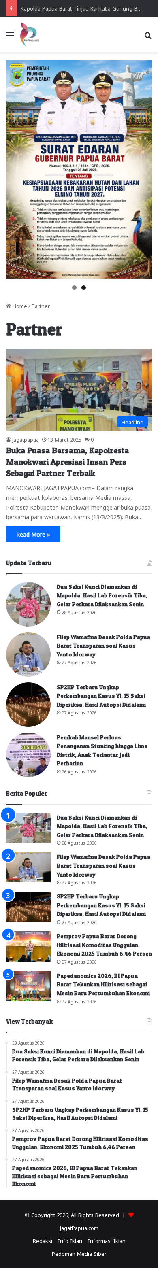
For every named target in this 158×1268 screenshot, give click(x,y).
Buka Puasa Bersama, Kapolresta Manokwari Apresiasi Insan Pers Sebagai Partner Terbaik (67, 462)
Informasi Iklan (107, 1240)
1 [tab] (74, 287)
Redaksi (42, 1240)
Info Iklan (70, 1240)
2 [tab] (83, 287)
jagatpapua (25, 439)
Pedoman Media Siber (79, 1253)
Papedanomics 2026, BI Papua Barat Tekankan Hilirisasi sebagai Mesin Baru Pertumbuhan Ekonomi (103, 984)
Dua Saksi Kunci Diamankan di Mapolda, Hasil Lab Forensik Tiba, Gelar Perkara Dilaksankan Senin (102, 595)
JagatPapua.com (79, 1227)
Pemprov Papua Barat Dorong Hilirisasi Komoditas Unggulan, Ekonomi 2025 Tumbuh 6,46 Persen (104, 944)
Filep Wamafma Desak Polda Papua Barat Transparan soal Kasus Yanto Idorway (103, 645)
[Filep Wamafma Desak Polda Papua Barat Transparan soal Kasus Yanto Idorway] (28, 654)
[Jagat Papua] (29, 34)
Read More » (33, 534)
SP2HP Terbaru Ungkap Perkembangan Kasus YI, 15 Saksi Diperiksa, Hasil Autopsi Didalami (101, 696)
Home (19, 305)
